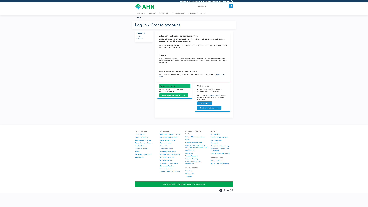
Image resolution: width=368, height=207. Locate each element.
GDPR (187, 140)
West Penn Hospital (167, 157)
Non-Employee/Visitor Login (213, 1)
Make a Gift (189, 174)
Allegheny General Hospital (170, 134)
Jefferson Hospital (166, 149)
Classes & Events (141, 149)
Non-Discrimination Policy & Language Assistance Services (196, 146)
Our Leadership (216, 140)
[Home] (144, 6)
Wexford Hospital (166, 160)
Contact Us (215, 143)
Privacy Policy (190, 150)
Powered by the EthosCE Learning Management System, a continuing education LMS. (226, 190)
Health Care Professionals (220, 164)
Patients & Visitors (141, 137)
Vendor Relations (191, 156)
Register (227, 1)
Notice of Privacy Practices (195, 137)
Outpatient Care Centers (169, 163)
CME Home (141, 13)
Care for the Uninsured (193, 142)
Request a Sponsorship (143, 154)
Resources (192, 13)
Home (139, 17)
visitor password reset (212, 95)
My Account (163, 13)
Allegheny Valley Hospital (169, 137)
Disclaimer (189, 153)
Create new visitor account (208, 108)
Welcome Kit (139, 157)
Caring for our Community (220, 146)
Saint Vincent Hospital (168, 151)
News (137, 151)
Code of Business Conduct (220, 153)
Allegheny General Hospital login (173, 95)
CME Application (178, 13)
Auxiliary (188, 176)
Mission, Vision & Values (219, 137)
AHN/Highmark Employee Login (192, 1)
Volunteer (188, 171)
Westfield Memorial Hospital (170, 154)
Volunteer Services (217, 161)
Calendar (152, 13)
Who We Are (215, 134)
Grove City (164, 146)
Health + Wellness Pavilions (170, 172)
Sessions (140, 38)
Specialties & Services (143, 140)
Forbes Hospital (165, 143)
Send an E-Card (140, 146)
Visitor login (204, 103)
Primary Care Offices (167, 169)
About (202, 13)
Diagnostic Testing (167, 166)
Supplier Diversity (191, 159)
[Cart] (232, 1)
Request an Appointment (144, 143)
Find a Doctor (140, 134)
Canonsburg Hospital (167, 140)
